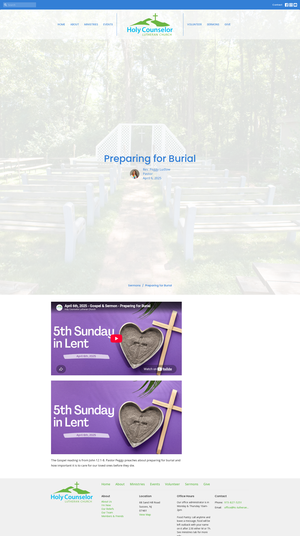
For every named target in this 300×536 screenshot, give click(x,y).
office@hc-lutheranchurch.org (236, 507)
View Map (145, 514)
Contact (277, 4)
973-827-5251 (233, 502)
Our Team (107, 512)
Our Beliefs (107, 508)
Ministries (91, 24)
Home (61, 24)
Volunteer (194, 24)
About (74, 24)
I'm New (106, 505)
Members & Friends (112, 516)
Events (108, 24)
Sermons (213, 24)
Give (227, 24)
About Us (106, 501)
